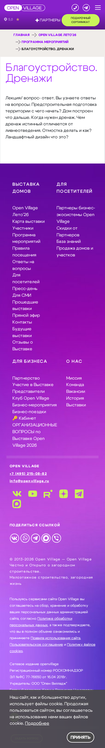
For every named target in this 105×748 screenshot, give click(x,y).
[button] (98, 7)
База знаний (69, 241)
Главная (21, 35)
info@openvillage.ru (29, 481)
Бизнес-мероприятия (34, 405)
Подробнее (37, 723)
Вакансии (75, 391)
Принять (80, 737)
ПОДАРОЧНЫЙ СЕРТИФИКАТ (80, 20)
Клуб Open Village (30, 398)
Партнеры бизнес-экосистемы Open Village (76, 215)
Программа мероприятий (45, 42)
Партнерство (26, 378)
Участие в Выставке (33, 385)
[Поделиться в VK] (14, 537)
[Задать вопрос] (86, 7)
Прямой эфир (26, 315)
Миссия (74, 378)
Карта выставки (28, 221)
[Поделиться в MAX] (46, 537)
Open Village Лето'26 (57, 35)
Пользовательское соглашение (36, 644)
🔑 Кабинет (24, 418)
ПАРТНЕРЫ (50, 20)
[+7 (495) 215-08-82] (75, 7)
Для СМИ (21, 295)
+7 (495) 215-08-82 (28, 474)
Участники (22, 228)
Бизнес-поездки (29, 412)
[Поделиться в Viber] (56, 537)
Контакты (22, 322)
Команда (75, 385)
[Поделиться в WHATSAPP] (25, 537)
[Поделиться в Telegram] (35, 537)
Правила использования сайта (55, 638)
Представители (28, 391)
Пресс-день (24, 288)
